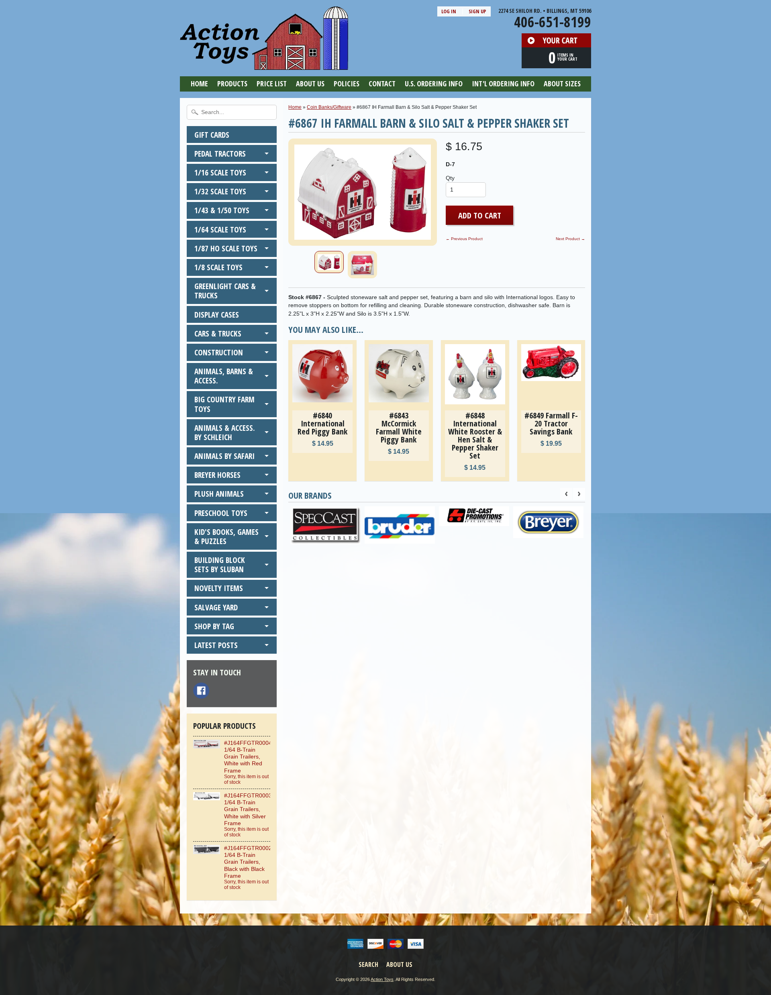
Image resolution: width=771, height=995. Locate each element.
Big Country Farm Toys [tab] (224, 404)
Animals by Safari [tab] (224, 456)
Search (368, 964)
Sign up (477, 11)
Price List (272, 83)
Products (232, 83)
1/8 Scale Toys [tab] (218, 267)
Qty (450, 178)
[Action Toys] (264, 64)
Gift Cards (211, 134)
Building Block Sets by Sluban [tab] (219, 565)
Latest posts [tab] (216, 645)
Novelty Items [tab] (218, 588)
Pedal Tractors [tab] (220, 153)
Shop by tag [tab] (214, 626)
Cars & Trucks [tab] (217, 333)
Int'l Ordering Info (503, 83)
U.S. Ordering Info (434, 83)
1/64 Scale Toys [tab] (220, 229)
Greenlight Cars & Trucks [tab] (225, 291)
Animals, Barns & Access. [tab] (223, 376)
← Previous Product (464, 239)
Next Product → (570, 239)
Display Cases (216, 314)
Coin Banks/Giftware (329, 107)
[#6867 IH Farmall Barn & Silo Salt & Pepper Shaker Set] (329, 262)
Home (199, 83)
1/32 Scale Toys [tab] (220, 191)
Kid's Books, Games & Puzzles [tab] (226, 536)
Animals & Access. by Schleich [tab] (224, 432)
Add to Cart (479, 215)
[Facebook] (201, 691)
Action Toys (382, 979)
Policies (346, 83)
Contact (382, 83)
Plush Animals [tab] (219, 493)
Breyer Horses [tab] (217, 474)
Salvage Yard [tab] (216, 607)
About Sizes (562, 83)
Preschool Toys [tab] (220, 513)
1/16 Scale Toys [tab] (220, 172)
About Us (310, 83)
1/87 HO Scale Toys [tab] (225, 248)
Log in (448, 11)
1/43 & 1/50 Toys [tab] (221, 210)
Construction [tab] (218, 352)
